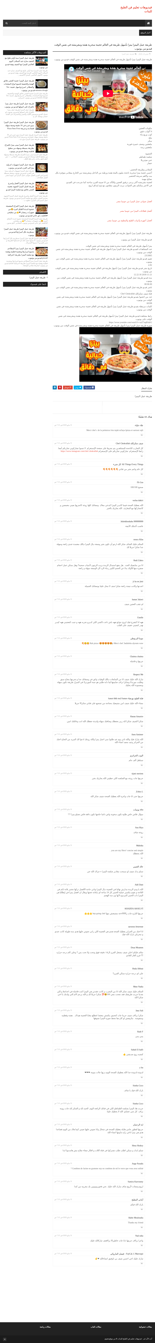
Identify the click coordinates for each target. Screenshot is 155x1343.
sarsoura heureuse (135, 927)
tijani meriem (137, 773)
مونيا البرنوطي (136, 638)
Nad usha (139, 1236)
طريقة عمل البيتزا (128, 54)
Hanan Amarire (136, 716)
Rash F (140, 1032)
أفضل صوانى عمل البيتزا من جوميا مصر (134, 201)
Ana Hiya (139, 827)
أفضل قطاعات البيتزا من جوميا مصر (136, 211)
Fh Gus (140, 482)
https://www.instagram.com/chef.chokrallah (79, 451)
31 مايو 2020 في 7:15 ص (63, 425)
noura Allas (138, 539)
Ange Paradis (137, 1164)
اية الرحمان (138, 1125)
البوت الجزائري (136, 755)
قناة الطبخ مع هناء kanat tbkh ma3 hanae (125, 698)
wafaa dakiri (138, 500)
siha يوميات (138, 810)
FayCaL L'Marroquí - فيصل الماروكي (126, 1254)
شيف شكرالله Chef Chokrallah (129, 443)
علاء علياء (139, 425)
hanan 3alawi (137, 599)
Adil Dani (139, 885)
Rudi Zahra (138, 560)
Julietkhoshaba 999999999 (132, 521)
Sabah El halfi (137, 1050)
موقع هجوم (109, 1339)
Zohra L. (139, 792)
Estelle (140, 617)
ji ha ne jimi (138, 581)
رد (141, 434)
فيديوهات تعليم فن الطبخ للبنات (129, 1339)
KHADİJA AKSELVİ (134, 909)
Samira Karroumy (135, 1182)
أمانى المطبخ (137, 1200)
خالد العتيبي (138, 867)
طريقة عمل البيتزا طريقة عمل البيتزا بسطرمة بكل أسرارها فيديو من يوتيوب (19, 232)
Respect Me (138, 674)
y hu (141, 1067)
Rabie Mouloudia (136, 1218)
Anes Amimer (137, 734)
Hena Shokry (137, 1145)
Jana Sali (139, 1010)
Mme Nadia (138, 987)
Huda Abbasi (137, 969)
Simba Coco (138, 1085)
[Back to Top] (4, 1339)
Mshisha (139, 845)
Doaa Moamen (137, 947)
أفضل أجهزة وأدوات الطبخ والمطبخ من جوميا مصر (129, 220)
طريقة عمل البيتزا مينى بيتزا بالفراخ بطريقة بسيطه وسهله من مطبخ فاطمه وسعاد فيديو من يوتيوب (19, 148)
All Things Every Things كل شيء (128, 464)
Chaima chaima (136, 656)
